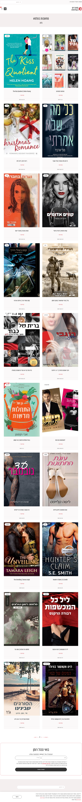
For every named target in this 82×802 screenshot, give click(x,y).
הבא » (35, 737)
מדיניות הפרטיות (46, 763)
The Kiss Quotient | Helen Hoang (22, 91)
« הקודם (46, 737)
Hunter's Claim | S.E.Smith (60, 580)
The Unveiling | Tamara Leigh (22, 580)
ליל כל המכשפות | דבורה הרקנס (60, 649)
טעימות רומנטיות (60, 91)
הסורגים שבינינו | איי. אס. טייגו (21, 719)
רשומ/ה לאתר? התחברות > (75, 2)
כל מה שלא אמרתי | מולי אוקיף (60, 161)
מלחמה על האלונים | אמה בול (22, 649)
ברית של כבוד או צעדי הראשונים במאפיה (22, 370)
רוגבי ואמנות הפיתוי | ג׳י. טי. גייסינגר (60, 370)
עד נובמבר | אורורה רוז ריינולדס (21, 510)
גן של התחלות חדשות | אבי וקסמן (22, 440)
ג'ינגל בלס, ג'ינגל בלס (22, 161)
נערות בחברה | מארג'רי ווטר (22, 231)
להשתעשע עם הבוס (60, 440)
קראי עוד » (60, 95)
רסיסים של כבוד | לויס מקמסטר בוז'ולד (60, 719)
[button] (5, 8)
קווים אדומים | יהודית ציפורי (60, 231)
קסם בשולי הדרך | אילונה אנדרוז (22, 300)
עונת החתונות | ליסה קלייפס (60, 510)
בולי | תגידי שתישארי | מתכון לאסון (60, 300)
